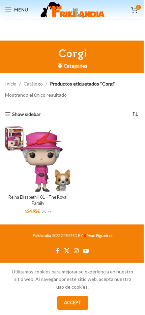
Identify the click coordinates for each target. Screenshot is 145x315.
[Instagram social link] (76, 251)
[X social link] (66, 251)
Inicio (11, 84)
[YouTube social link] (86, 251)
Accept (72, 302)
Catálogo (33, 84)
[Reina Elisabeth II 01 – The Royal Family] (38, 159)
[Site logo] (72, 9)
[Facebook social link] (58, 251)
